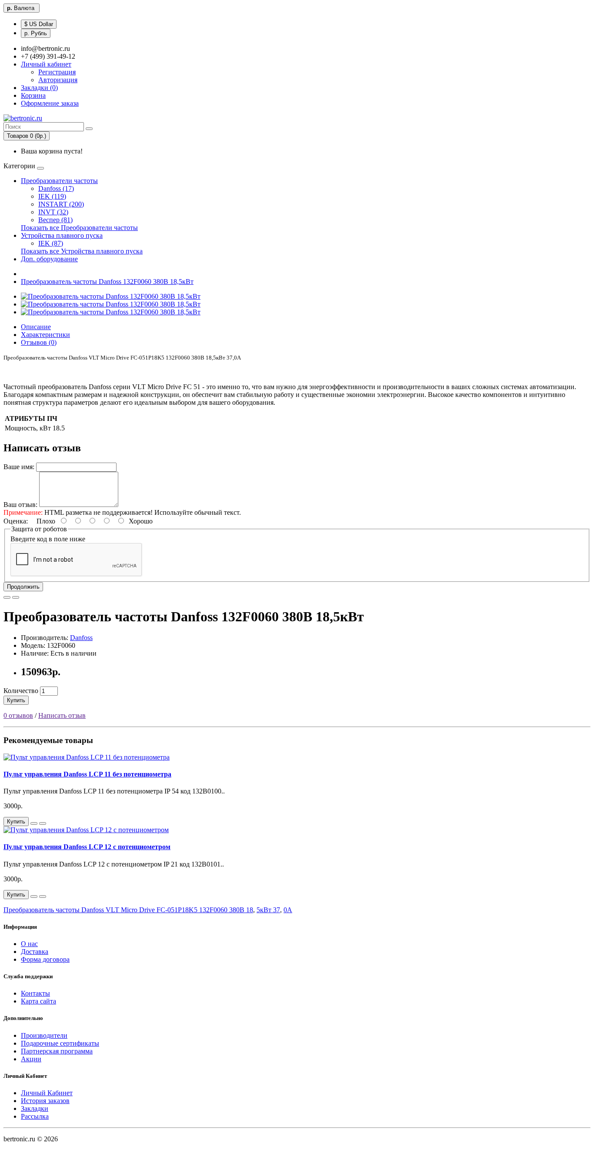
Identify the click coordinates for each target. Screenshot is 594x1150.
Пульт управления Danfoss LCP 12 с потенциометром (86, 846)
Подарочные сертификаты (60, 1043)
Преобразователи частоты (59, 180)
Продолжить (23, 586)
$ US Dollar (38, 24)
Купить (16, 700)
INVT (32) (53, 212)
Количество (20, 690)
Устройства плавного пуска (62, 235)
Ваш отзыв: (20, 504)
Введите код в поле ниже (47, 539)
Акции (31, 1059)
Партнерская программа (57, 1051)
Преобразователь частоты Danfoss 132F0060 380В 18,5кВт (107, 281)
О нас (29, 943)
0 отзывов (18, 715)
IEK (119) (52, 196)
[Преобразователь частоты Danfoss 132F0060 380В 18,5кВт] (110, 296)
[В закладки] (6, 597)
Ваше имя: (18, 466)
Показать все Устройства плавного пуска (82, 251)
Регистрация (57, 72)
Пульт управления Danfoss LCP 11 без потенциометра (87, 774)
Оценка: (15, 521)
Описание (36, 326)
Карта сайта (38, 1001)
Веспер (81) (55, 219)
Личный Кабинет (47, 1093)
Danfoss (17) (56, 188)
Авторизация (57, 79)
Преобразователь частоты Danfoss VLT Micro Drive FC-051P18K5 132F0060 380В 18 (128, 909)
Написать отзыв (62, 715)
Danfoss (81, 637)
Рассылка (35, 1116)
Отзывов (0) (39, 342)
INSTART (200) (61, 204)
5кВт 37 (268, 909)
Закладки (34, 1108)
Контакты (35, 993)
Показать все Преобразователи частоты (79, 227)
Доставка (34, 951)
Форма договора (45, 959)
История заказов (45, 1100)
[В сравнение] (15, 597)
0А (288, 909)
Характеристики (45, 334)
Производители (44, 1035)
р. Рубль (35, 33)
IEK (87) (50, 243)
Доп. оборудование (49, 259)
